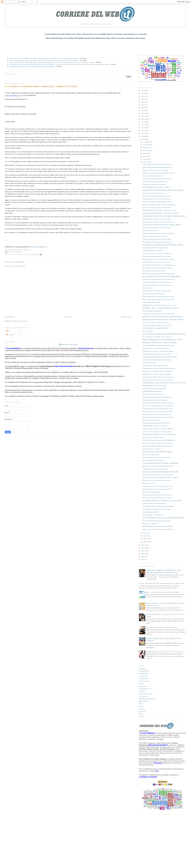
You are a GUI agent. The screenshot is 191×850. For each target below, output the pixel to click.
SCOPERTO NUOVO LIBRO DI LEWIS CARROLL (157, 452)
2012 (143, 131)
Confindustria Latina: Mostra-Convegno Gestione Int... (158, 314)
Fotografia (142, 691)
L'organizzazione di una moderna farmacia (155, 469)
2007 (143, 548)
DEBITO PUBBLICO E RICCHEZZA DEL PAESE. (157, 526)
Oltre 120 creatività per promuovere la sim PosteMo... (158, 406)
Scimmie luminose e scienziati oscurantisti (155, 170)
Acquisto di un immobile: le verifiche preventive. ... (157, 282)
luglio (145, 156)
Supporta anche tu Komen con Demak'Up (154, 400)
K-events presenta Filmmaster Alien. (153, 437)
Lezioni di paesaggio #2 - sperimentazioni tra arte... (157, 202)
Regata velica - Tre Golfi (149, 524)
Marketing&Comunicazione (147, 699)
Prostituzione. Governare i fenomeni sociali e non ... (157, 179)
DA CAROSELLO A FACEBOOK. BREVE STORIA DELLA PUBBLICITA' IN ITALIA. (41, 86)
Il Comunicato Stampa (145, 694)
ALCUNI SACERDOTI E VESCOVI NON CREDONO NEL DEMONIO (163, 518)
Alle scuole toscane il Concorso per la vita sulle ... (157, 509)
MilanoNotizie (143, 701)
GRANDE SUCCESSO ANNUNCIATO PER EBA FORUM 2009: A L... (163, 317)
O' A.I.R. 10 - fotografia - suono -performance (155, 322)
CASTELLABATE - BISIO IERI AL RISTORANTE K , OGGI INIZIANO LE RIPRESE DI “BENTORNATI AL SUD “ (162, 571)
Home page (68, 317)
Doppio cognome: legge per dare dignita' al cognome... (158, 259)
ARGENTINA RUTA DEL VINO (151, 391)
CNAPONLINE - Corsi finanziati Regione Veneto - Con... (159, 305)
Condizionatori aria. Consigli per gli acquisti (155, 348)
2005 (143, 554)
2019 (143, 111)
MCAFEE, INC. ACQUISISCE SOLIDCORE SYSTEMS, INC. (160, 472)
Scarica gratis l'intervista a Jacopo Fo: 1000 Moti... (157, 253)
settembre (146, 150)
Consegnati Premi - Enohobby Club (153, 176)
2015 (143, 122)
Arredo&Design (143, 673)
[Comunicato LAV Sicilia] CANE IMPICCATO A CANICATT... (161, 478)
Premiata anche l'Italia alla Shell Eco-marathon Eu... (157, 446)
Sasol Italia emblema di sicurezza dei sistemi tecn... (157, 242)
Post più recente (9, 317)
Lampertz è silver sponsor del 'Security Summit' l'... (157, 239)
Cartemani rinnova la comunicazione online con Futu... (158, 368)
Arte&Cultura (143, 676)
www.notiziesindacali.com (13, 95)
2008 (143, 545)
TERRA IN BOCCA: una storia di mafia (154, 386)
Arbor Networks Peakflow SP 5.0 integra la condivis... (158, 403)
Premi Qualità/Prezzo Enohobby (152, 311)
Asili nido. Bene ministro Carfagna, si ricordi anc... (157, 360)
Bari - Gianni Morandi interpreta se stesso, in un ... (157, 521)
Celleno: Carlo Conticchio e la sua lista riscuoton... (157, 432)
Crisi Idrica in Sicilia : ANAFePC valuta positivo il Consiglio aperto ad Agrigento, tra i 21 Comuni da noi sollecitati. (44, 58)
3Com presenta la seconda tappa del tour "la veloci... (158, 222)
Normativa (142, 709)
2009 (143, 139)
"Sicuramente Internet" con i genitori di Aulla (156, 262)
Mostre (141, 704)
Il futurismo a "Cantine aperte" (151, 420)
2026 (143, 90)
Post (9, 331)
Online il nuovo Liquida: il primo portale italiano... (157, 371)
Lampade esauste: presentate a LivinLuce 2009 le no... (158, 429)
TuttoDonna (142, 711)
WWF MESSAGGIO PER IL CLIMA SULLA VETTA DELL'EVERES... (163, 320)
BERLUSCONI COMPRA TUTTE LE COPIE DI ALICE (159, 434)
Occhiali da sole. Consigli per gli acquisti (154, 236)
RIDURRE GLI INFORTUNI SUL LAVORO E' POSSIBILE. (159, 342)
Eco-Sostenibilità (144, 681)
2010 (143, 136)
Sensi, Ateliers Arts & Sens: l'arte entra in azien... (156, 228)
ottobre (145, 148)
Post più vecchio (126, 317)
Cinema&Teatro (143, 679)
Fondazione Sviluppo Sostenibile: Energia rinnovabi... (158, 279)
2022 (143, 102)
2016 (143, 119)
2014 (143, 125)
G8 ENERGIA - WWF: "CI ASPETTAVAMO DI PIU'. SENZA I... (161, 308)
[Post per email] (40, 254)
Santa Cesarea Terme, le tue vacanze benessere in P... (158, 443)
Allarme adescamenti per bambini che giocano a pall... (158, 299)
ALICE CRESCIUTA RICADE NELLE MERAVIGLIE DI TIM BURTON (163, 334)
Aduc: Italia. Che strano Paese (151, 492)
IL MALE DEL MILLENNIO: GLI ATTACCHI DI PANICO (159, 357)
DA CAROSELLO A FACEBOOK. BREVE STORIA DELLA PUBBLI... (163, 245)
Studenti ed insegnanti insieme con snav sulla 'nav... (157, 325)
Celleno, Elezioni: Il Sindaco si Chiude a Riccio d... (157, 164)
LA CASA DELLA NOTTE (150, 512)
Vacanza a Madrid (147, 331)
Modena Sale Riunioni (149, 363)
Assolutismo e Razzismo (149, 230)
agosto (145, 153)
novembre (146, 145)
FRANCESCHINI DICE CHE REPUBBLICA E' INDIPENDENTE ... (162, 276)
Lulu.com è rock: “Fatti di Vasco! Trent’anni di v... (157, 199)
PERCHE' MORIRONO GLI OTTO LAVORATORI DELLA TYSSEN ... (163, 340)
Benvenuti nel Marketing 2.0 (151, 455)
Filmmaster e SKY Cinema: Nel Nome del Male (156, 219)
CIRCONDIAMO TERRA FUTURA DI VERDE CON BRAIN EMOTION (163, 216)
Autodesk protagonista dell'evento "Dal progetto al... (158, 380)
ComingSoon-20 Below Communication (154, 388)
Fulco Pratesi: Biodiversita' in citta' (152, 394)
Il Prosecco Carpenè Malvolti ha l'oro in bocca (156, 423)
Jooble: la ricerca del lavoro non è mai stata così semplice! (162, 592)
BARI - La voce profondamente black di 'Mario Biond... (158, 173)
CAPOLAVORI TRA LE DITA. (151, 302)
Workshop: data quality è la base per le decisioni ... (157, 495)
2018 (143, 113)
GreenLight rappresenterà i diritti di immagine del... (157, 397)
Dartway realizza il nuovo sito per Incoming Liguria (157, 475)
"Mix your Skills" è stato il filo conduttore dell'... (156, 291)
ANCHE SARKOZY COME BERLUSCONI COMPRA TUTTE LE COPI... (164, 383)
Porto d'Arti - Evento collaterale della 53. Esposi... (157, 498)
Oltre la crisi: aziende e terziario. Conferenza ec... (157, 207)
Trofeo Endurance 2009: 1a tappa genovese (155, 248)
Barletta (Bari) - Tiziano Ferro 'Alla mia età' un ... (156, 480)
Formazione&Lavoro (145, 689)
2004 (143, 557)
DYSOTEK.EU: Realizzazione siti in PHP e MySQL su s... (159, 440)
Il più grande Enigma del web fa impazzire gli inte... (157, 167)
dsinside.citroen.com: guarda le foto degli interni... (157, 414)
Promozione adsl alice (149, 483)
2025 (143, 93)
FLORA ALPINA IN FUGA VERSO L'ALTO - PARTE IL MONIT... (161, 225)
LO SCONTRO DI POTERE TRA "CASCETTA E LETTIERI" (160, 213)
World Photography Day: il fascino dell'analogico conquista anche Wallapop (32, 66)
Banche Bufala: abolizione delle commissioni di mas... (158, 297)
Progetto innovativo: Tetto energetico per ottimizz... (158, 529)
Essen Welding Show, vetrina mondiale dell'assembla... (158, 506)
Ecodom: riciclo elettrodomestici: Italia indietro (156, 256)
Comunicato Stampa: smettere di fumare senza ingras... (158, 233)
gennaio (145, 542)
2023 (143, 99)
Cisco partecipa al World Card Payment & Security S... (158, 377)
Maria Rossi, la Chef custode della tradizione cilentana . (161, 627)
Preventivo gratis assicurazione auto (153, 515)
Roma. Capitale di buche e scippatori (153, 460)
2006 (143, 551)
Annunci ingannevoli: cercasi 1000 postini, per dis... (158, 285)
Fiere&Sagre (142, 686)
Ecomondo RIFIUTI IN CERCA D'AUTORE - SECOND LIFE (160, 463)
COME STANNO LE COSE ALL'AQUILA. (154, 426)
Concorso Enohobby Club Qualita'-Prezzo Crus (156, 457)
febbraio (145, 539)
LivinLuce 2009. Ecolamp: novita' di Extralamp (156, 354)
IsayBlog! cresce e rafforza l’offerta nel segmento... (157, 374)
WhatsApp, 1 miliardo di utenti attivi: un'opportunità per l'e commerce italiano (160, 583)
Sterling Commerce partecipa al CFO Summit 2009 (157, 411)
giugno (145, 159)
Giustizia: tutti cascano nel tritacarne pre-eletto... (157, 196)
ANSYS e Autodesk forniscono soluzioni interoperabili (158, 205)
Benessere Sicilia (147, 288)
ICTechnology (143, 696)
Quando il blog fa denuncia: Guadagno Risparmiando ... (159, 274)
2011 (143, 134)
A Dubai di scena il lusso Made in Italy (154, 503)
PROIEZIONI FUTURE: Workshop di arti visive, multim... (159, 210)
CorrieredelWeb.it (144, 671)
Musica (141, 706)
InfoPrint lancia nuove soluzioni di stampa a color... (157, 466)
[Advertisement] (95, 46)
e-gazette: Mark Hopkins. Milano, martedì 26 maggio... (158, 345)
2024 (143, 96)
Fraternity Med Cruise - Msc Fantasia (153, 294)
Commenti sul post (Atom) (19, 321)
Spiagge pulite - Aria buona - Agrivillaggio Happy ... (158, 351)
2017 (143, 116)
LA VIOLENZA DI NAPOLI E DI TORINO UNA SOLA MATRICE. (162, 501)
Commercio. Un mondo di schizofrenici (154, 184)
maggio (145, 162)
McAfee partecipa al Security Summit (153, 271)
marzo (145, 536)
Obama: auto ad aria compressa (151, 449)
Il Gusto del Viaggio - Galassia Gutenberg (154, 182)
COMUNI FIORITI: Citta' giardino (152, 251)
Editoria (141, 684)
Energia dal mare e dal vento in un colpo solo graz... (157, 489)
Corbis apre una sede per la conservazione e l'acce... (157, 486)
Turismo (141, 716)
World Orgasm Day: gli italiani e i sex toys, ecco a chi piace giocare (165, 652)
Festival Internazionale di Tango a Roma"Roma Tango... (159, 265)
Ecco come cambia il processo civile (153, 193)
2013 (143, 128)
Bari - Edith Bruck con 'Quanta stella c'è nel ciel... (157, 337)
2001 (143, 559)
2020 (143, 108)
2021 (143, 105)
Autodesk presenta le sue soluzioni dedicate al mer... (158, 409)
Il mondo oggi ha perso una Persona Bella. (155, 365)
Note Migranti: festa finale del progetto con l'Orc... (157, 268)
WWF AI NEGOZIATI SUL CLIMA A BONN (155, 187)
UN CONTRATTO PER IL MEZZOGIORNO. (155, 328)
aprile (145, 533)
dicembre (146, 142)
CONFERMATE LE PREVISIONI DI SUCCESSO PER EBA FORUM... (163, 190)
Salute (141, 714)
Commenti (11, 335)
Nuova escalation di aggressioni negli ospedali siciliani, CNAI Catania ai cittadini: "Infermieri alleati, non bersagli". (44, 60)
